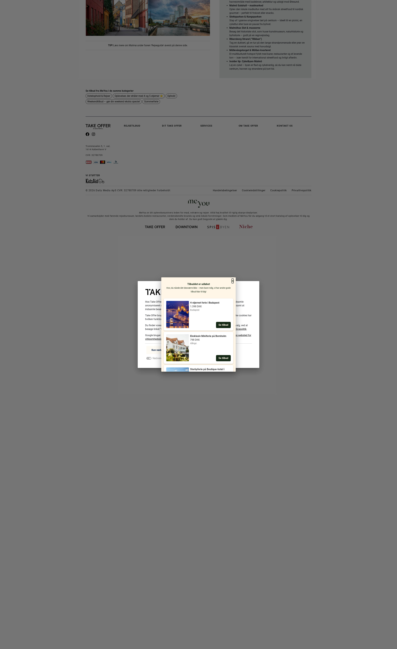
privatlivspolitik (238, 329)
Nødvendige (159, 358)
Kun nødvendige (161, 350)
